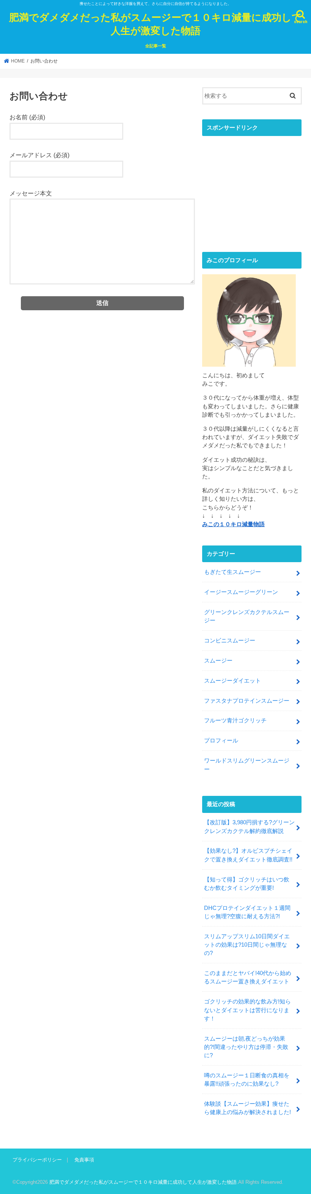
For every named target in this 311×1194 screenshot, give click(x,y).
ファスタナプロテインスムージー (246, 701)
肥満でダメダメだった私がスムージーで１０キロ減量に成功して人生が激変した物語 (155, 23)
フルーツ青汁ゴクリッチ (235, 720)
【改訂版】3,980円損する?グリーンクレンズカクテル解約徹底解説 (249, 826)
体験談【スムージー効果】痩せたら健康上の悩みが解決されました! (247, 1108)
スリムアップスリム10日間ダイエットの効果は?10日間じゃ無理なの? (247, 944)
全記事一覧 (155, 46)
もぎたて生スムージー (232, 572)
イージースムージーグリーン (241, 592)
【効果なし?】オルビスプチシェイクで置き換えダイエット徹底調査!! (248, 855)
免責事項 (84, 1160)
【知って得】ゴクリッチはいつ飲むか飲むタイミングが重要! (246, 884)
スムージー (218, 661)
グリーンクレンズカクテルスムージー (246, 616)
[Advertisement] (252, 187)
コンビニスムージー (229, 641)
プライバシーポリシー (37, 1160)
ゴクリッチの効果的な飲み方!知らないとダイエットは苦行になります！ (247, 1010)
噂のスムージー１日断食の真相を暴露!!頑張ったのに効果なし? (246, 1079)
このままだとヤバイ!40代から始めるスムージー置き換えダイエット (247, 977)
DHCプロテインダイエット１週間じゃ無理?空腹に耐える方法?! (247, 912)
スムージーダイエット (232, 681)
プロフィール (221, 741)
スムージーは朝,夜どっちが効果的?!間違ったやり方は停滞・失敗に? (246, 1047)
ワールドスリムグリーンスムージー (246, 765)
